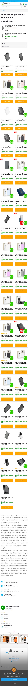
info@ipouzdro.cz (15, 658)
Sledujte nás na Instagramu (14, 633)
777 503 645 (15, 661)
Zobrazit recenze (9, 609)
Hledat (24, 6)
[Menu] (26, 3)
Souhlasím (15, 679)
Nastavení (14, 683)
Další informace (16, 676)
